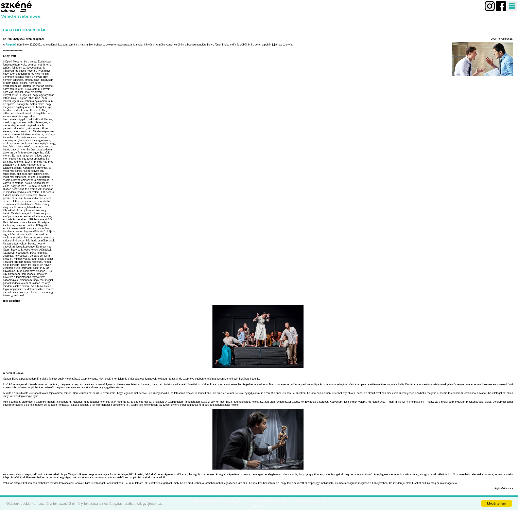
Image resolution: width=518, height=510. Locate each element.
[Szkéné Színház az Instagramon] (501, 6)
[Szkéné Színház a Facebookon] (490, 6)
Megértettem (496, 503)
